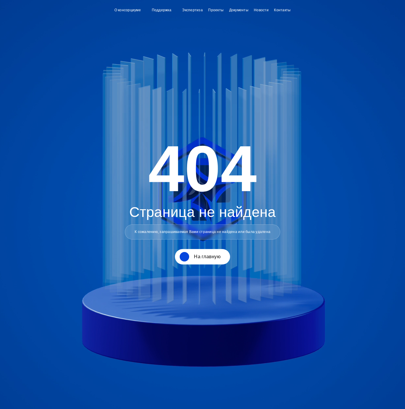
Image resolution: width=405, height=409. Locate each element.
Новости (261, 10)
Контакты (282, 10)
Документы (238, 10)
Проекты (216, 10)
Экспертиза (192, 10)
